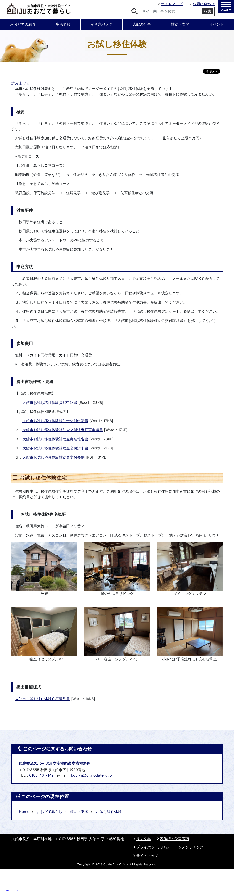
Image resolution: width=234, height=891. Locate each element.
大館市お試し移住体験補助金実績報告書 (55, 439)
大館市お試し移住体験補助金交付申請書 (55, 420)
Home (24, 811)
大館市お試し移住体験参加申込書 (49, 402)
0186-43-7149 (41, 775)
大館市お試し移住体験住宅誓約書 (42, 698)
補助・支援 (180, 24)
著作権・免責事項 (174, 838)
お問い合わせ (204, 4)
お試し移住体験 (109, 811)
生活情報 (63, 24)
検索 (207, 11)
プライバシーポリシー (154, 847)
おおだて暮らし (49, 811)
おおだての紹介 (23, 24)
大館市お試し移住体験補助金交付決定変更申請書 (62, 430)
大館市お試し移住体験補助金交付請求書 (55, 448)
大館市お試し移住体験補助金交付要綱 (53, 457)
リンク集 (143, 838)
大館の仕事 (142, 24)
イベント (216, 24)
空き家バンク (101, 24)
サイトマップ (172, 4)
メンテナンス (193, 847)
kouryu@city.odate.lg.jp (91, 775)
